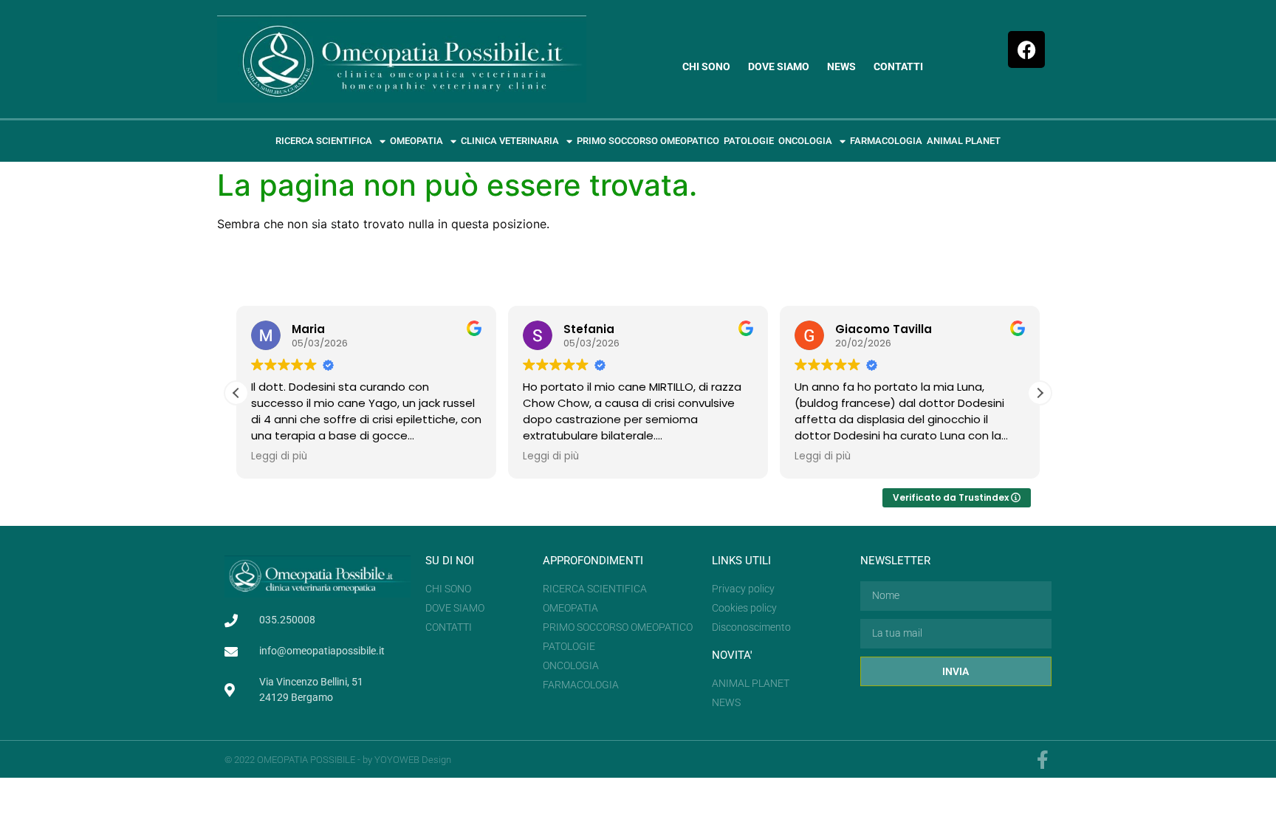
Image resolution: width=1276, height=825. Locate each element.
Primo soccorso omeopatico (648, 140)
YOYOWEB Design (412, 759)
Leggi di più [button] (279, 456)
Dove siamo (778, 66)
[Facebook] (1026, 49)
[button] (1040, 393)
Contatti (898, 66)
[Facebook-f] (1042, 759)
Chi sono (706, 66)
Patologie (749, 140)
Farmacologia (886, 140)
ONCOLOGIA (805, 140)
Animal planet (964, 140)
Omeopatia (416, 140)
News (841, 66)
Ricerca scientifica (323, 140)
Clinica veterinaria (510, 140)
